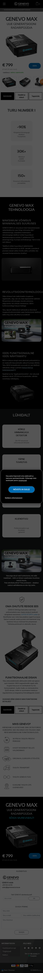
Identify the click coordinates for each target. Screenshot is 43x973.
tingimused (23, 480)
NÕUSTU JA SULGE (21, 489)
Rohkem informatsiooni (13, 498)
